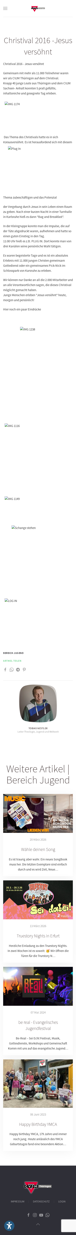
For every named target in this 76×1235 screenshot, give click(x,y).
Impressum (17, 1201)
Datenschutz (41, 1201)
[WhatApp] (12, 669)
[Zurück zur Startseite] (38, 8)
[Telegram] (18, 669)
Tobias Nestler (38, 728)
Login (61, 1201)
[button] (5, 8)
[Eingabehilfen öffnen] (9, 1226)
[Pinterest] (24, 669)
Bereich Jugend (13, 653)
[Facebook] (5, 669)
